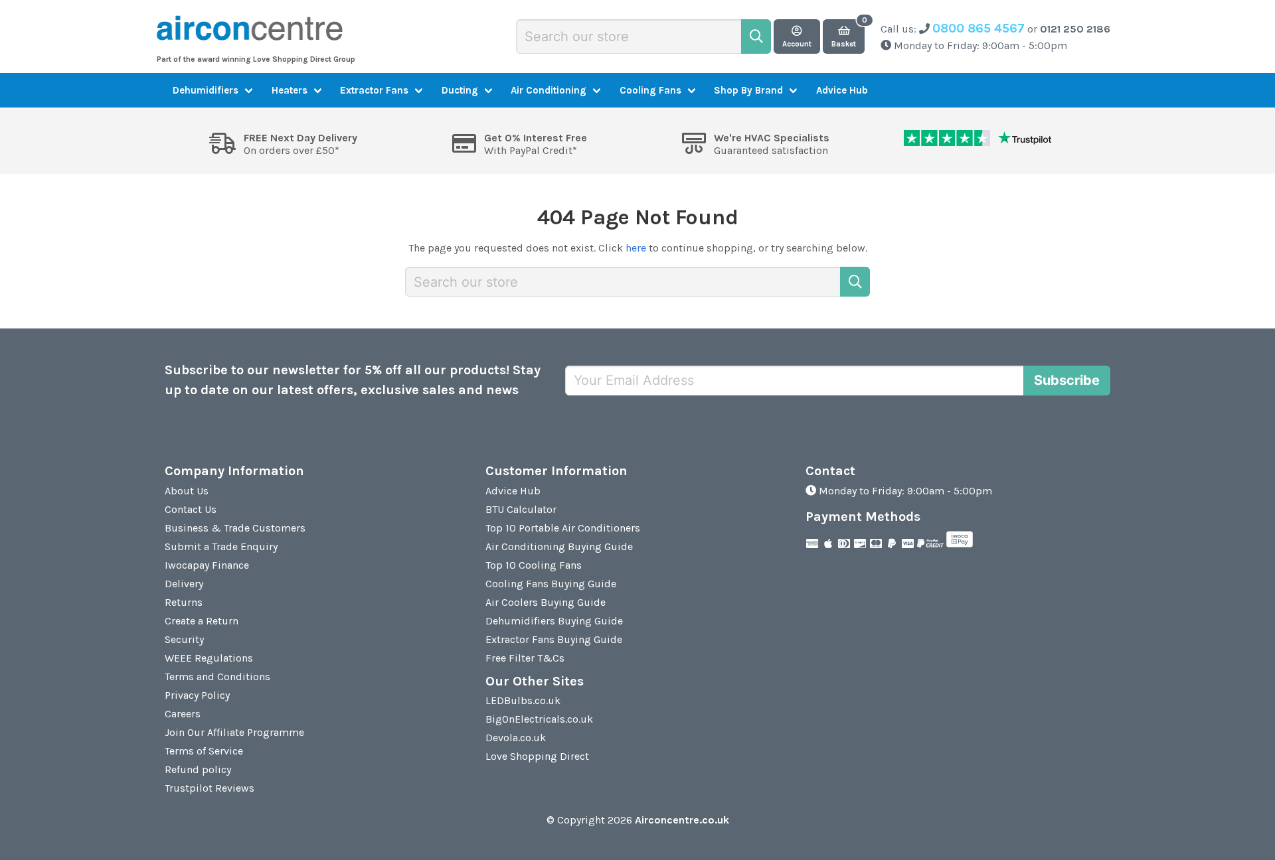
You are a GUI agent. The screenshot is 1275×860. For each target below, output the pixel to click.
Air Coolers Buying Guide (545, 602)
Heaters (289, 90)
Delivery (184, 583)
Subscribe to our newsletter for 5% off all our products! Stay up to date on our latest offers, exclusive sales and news (353, 379)
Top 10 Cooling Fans (533, 565)
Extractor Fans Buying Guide (553, 639)
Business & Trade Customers (235, 528)
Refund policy (198, 769)
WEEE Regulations (209, 658)
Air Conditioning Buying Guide (559, 546)
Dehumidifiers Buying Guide (554, 620)
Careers (183, 713)
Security (184, 639)
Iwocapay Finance (207, 565)
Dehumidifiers (205, 90)
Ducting (460, 90)
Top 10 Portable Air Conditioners (562, 528)
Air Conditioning (548, 90)
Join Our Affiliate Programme (234, 732)
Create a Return (201, 620)
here (636, 248)
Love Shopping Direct (537, 756)
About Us (187, 490)
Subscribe (1067, 380)
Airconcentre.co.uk (682, 820)
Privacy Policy (197, 695)
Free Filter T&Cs (524, 658)
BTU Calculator (520, 509)
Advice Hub (842, 90)
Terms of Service (204, 751)
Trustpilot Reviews (209, 788)
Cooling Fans (650, 90)
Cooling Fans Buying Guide (550, 583)
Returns (184, 602)
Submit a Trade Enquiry (221, 546)
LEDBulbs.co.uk (522, 700)
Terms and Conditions (217, 676)
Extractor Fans (374, 90)
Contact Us (190, 509)
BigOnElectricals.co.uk (539, 719)
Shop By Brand (748, 90)
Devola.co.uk (515, 737)
